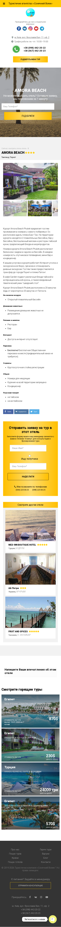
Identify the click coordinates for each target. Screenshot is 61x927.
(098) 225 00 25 (38, 490)
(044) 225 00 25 (22, 490)
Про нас (15, 849)
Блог (45, 858)
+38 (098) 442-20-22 (35, 47)
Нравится (22, 412)
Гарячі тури (45, 849)
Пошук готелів (15, 862)
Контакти (45, 862)
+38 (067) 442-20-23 (35, 50)
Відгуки (45, 853)
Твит (35, 412)
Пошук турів (15, 853)
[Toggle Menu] (4, 3)
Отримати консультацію (30, 885)
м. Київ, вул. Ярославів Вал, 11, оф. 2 (32, 37)
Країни (15, 858)
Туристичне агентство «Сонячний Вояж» (30, 3)
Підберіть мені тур (30, 59)
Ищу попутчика (29, 458)
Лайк (9, 412)
